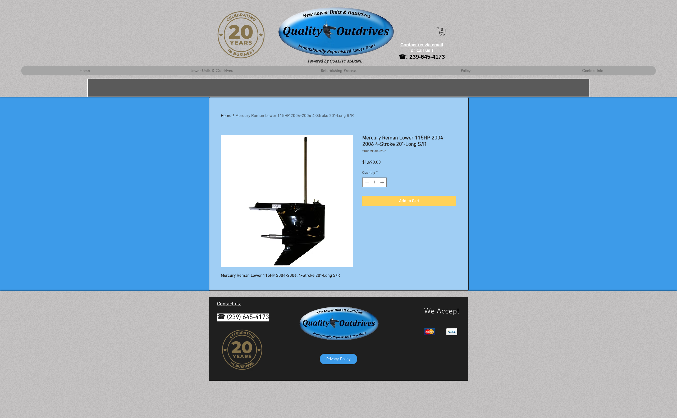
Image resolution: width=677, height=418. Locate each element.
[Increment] (382, 182)
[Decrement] (366, 182)
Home (226, 116)
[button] (442, 31)
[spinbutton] (374, 182)
